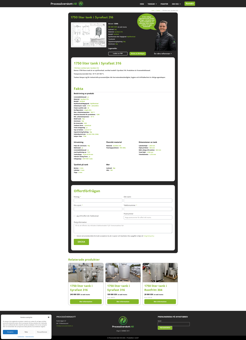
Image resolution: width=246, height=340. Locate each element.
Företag (77, 197)
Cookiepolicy (21, 336)
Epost (159, 321)
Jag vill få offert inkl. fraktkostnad (87, 216)
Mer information (85, 302)
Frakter (164, 4)
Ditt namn (127, 197)
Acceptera (10, 332)
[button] (49, 317)
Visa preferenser (42, 332)
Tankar (151, 4)
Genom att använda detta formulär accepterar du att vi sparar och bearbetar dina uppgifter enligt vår (115, 236)
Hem (142, 4)
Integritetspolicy (29, 336)
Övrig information (80, 222)
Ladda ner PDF (118, 53)
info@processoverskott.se (64, 326)
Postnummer (128, 214)
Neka (26, 332)
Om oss (175, 4)
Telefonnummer (130, 205)
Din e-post (78, 205)
